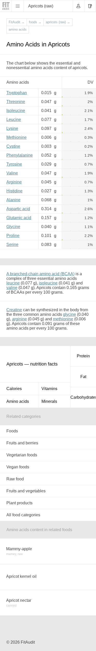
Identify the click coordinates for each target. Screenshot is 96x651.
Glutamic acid (18, 218)
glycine (69, 314)
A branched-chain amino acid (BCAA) (40, 274)
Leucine (13, 119)
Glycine (13, 226)
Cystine (13, 146)
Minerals (49, 401)
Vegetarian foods (21, 455)
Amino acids (17, 401)
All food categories (23, 515)
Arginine (14, 182)
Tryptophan (16, 93)
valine (11, 287)
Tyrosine (14, 164)
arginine (19, 319)
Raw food (15, 479)
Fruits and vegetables (26, 491)
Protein (83, 356)
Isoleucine (15, 110)
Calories (14, 388)
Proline (12, 235)
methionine (63, 319)
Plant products (19, 503)
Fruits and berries (22, 443)
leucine (13, 283)
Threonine (15, 101)
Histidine (14, 191)
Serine (12, 244)
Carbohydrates (83, 397)
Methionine (16, 137)
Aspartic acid (18, 209)
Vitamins (49, 388)
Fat (83, 376)
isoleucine (48, 283)
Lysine (12, 128)
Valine (12, 173)
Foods (12, 431)
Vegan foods (17, 467)
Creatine (14, 310)
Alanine (13, 200)
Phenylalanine (19, 155)
